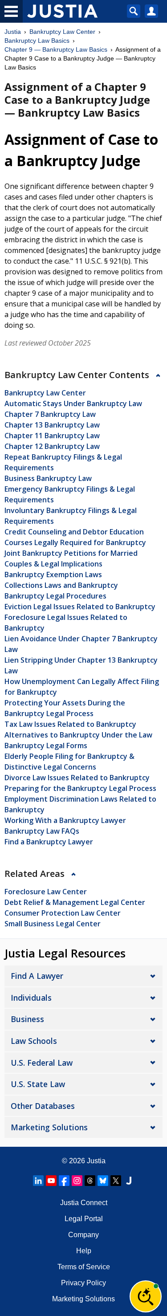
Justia (12, 31)
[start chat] (146, 1296)
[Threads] (90, 1180)
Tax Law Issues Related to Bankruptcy (70, 724)
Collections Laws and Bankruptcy (61, 585)
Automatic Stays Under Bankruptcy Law (73, 403)
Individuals (31, 997)
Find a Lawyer (37, 975)
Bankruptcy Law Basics (36, 40)
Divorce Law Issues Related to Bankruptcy (77, 777)
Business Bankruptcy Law (48, 478)
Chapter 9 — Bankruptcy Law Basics (55, 49)
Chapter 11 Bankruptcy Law (52, 435)
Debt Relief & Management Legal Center (74, 902)
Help (83, 1251)
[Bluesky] (103, 1180)
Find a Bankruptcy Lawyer (48, 842)
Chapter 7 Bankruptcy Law (50, 414)
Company (83, 1235)
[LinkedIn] (38, 1180)
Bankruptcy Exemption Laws (53, 574)
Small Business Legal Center (52, 924)
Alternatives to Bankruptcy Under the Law (78, 735)
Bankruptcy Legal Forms (45, 745)
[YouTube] (51, 1180)
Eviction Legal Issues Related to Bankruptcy (79, 606)
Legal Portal (84, 1218)
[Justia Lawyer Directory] (128, 1180)
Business (27, 1019)
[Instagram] (77, 1180)
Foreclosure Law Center (45, 891)
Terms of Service (83, 1267)
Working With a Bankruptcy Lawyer (65, 820)
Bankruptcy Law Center (62, 31)
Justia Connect (83, 1202)
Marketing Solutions (49, 1127)
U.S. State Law (38, 1084)
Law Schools (34, 1040)
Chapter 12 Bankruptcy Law (52, 446)
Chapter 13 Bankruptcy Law (52, 425)
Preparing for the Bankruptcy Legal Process (80, 788)
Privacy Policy (83, 1283)
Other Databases (43, 1105)
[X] (115, 1180)
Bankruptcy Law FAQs (41, 831)
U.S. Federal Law (42, 1062)
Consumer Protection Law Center (62, 913)
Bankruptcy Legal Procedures (55, 596)
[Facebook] (64, 1180)
